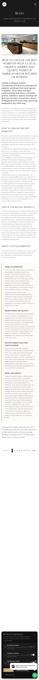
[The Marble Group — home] (4, 4)
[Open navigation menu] (35, 4)
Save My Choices (22, 670)
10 (29, 450)
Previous (6, 450)
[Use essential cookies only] (35, 634)
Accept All (8, 670)
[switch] (32, 655)
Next (34, 450)
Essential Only (10, 675)
